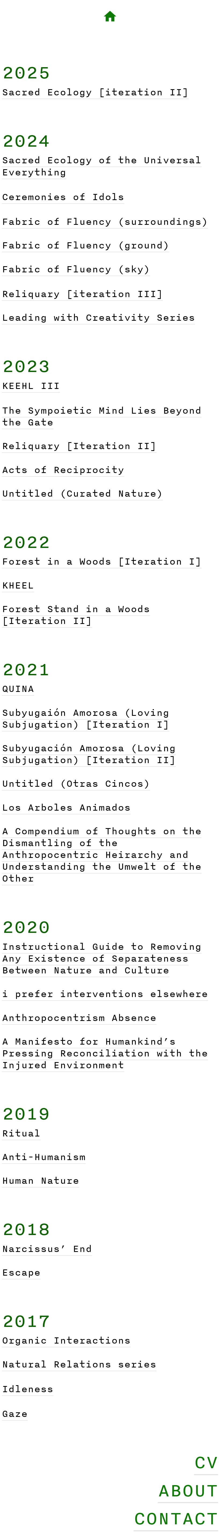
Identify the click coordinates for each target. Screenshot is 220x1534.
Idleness (27, 1389)
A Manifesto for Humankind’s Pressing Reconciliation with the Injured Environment (105, 1053)
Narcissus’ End (47, 1249)
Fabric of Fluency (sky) (76, 269)
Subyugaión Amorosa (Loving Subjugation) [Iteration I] (85, 718)
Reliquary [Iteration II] (79, 446)
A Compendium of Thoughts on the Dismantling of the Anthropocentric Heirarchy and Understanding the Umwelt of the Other (101, 855)
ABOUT (188, 1490)
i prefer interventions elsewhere (105, 994)
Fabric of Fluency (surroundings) (105, 221)
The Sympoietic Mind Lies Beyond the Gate (101, 416)
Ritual (21, 1133)
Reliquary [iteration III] (82, 294)
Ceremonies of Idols (63, 197)
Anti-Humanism (44, 1157)
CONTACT (176, 1518)
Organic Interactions (66, 1340)
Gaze (15, 1413)
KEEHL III (31, 386)
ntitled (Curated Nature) (85, 493)
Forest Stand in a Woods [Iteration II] (76, 615)
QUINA (18, 689)
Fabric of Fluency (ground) (85, 245)
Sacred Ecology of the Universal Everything (101, 166)
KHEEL (18, 585)
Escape (21, 1272)
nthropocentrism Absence (82, 1018)
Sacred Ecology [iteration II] (95, 92)
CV (206, 1461)
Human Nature (40, 1180)
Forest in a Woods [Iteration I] (101, 561)
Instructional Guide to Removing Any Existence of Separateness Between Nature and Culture (101, 958)
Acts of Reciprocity (63, 470)
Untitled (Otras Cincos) (76, 783)
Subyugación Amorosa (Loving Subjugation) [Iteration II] (89, 754)
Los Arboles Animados (66, 807)
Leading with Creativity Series (98, 317)
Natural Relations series (79, 1364)
